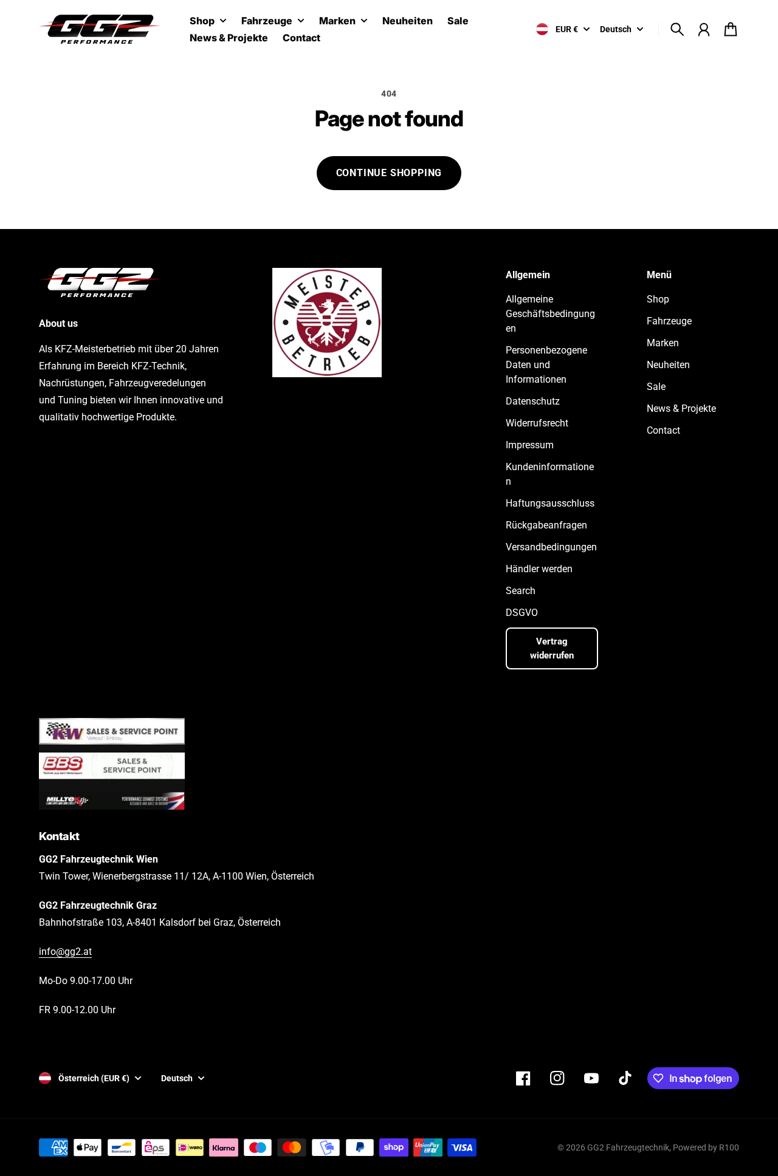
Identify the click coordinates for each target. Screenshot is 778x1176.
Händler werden (539, 569)
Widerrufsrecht (537, 423)
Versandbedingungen (551, 547)
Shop (202, 21)
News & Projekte (681, 408)
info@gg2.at (65, 951)
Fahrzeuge (266, 21)
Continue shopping (389, 173)
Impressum (530, 445)
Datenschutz (533, 401)
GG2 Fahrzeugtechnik (628, 1147)
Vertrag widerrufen (552, 648)
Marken (337, 21)
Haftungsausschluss (550, 503)
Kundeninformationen (550, 474)
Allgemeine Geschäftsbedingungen (550, 313)
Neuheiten (668, 365)
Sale (656, 386)
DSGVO (522, 612)
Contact (663, 430)
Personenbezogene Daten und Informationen (546, 364)
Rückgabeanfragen (546, 525)
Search (520, 591)
